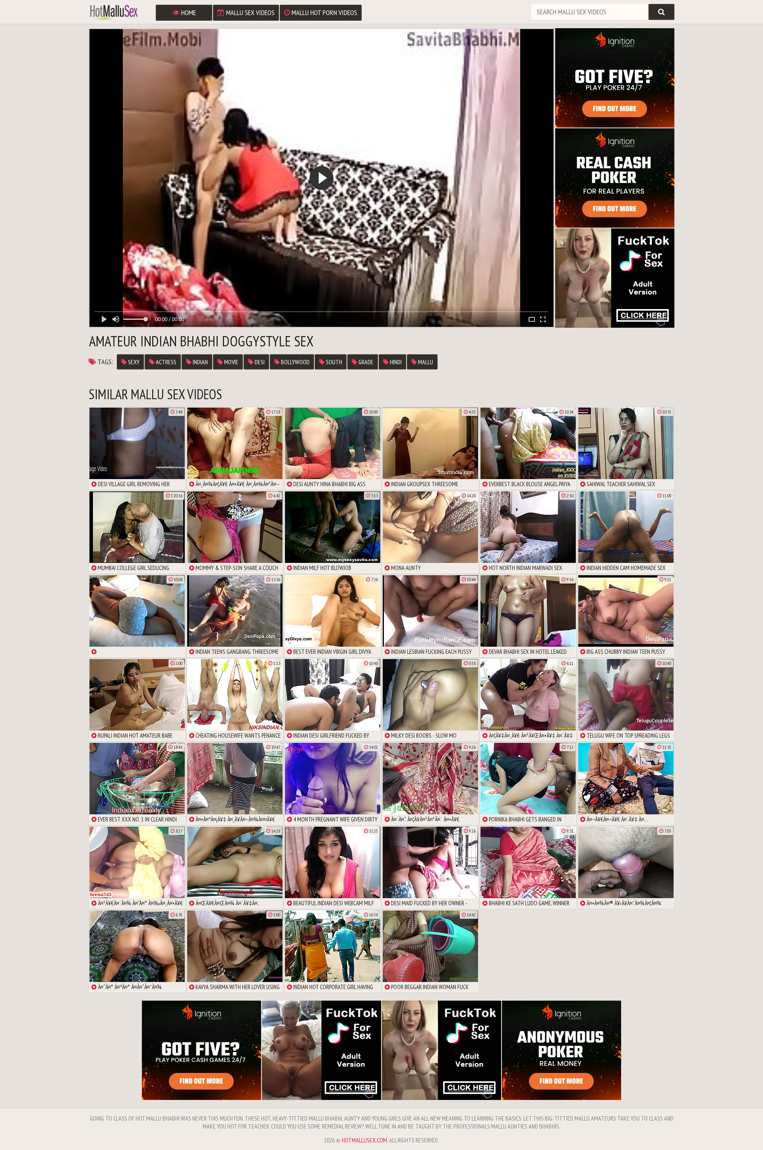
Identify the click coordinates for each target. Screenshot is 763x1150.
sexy (133, 362)
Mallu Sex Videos (250, 12)
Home (188, 12)
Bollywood (295, 362)
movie (230, 362)
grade (365, 362)
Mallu (425, 362)
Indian (200, 362)
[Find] (661, 12)
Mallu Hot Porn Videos (323, 12)
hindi (395, 362)
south (333, 362)
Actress (165, 362)
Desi (259, 362)
